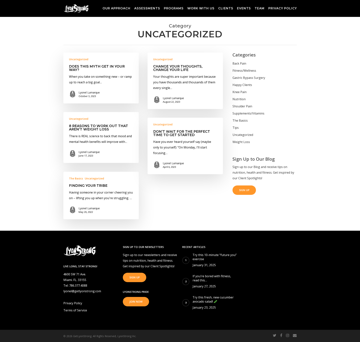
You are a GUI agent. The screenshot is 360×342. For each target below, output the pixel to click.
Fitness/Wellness (244, 71)
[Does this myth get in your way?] (101, 78)
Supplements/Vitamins (248, 113)
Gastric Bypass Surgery (248, 78)
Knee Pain (239, 92)
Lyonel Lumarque (89, 92)
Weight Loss (241, 142)
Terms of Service (75, 310)
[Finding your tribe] (101, 195)
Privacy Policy (72, 303)
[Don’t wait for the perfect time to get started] (185, 146)
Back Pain (239, 63)
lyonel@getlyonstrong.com (82, 291)
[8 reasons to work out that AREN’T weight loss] (101, 137)
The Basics (76, 178)
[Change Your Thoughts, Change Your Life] (185, 81)
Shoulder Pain (242, 106)
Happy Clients (242, 85)
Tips (235, 128)
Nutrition (239, 99)
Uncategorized (78, 59)
